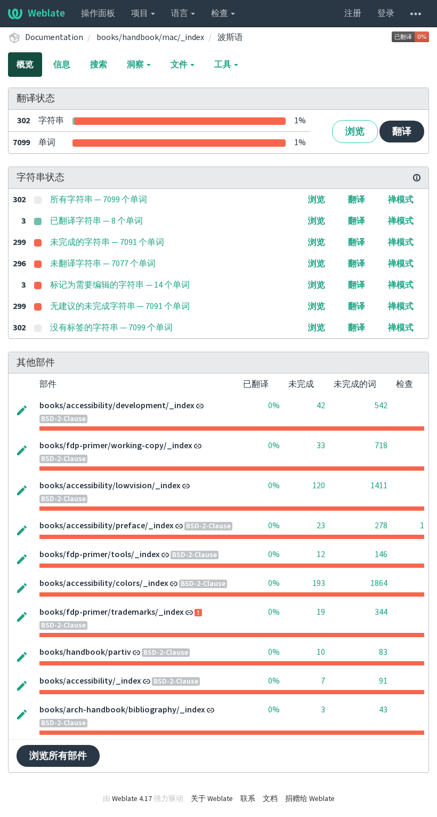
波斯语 (230, 37)
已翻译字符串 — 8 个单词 (96, 221)
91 (383, 681)
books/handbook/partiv (85, 652)
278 (381, 526)
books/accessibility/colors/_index (103, 583)
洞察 (136, 64)
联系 (247, 799)
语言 (180, 13)
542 (381, 405)
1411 (378, 485)
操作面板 (98, 13)
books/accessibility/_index (90, 681)
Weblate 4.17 (132, 799)
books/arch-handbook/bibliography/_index (122, 710)
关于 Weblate (212, 799)
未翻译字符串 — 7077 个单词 (103, 263)
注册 (352, 13)
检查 (220, 13)
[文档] (416, 177)
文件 (180, 64)
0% (274, 405)
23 (321, 526)
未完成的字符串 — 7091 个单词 (107, 242)
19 (321, 612)
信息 (61, 64)
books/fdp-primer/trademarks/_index (111, 612)
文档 (270, 799)
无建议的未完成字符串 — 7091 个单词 (120, 306)
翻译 (401, 131)
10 (321, 652)
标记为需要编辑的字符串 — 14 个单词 (120, 285)
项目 (140, 13)
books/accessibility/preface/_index (106, 526)
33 (321, 445)
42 (321, 405)
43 (383, 710)
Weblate (46, 13)
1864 (378, 583)
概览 (25, 64)
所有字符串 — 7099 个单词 (98, 199)
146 (381, 554)
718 (381, 445)
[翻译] (21, 409)
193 (318, 583)
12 (321, 554)
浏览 (355, 131)
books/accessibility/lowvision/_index (110, 485)
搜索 (98, 64)
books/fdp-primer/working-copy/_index (115, 445)
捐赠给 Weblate (310, 799)
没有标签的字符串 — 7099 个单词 (111, 328)
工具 (223, 64)
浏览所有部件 (58, 756)
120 (318, 485)
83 (383, 652)
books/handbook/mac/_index (150, 37)
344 (381, 612)
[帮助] (415, 13)
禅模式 (401, 199)
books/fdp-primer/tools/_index (99, 554)
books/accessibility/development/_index (117, 405)
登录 (385, 13)
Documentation (54, 37)
